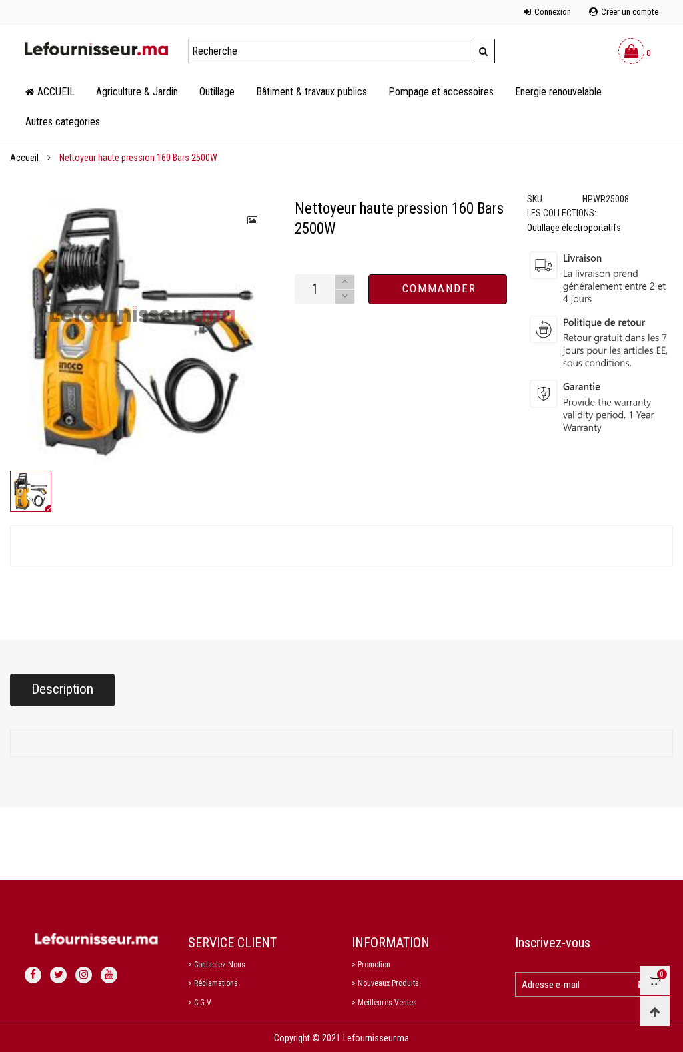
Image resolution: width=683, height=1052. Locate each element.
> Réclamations (213, 983)
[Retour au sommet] (655, 1011)
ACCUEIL (56, 91)
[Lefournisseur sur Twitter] (58, 975)
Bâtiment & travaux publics (311, 91)
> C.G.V (199, 1002)
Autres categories (62, 121)
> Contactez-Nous (216, 964)
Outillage (217, 91)
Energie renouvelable (558, 91)
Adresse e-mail (551, 985)
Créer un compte (629, 12)
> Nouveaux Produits (385, 983)
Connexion (552, 12)
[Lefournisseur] (96, 48)
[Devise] (25, 4)
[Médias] (253, 220)
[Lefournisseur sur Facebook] (33, 975)
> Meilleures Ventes (384, 1002)
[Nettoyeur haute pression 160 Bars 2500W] (142, 331)
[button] (345, 296)
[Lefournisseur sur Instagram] (83, 975)
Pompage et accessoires (441, 91)
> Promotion (371, 964)
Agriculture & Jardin (137, 91)
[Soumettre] (483, 51)
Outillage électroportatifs (574, 227)
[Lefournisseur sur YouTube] (109, 975)
